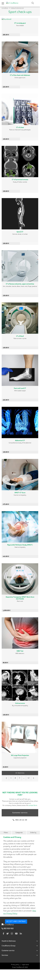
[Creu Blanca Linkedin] (21, 934)
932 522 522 (8, 928)
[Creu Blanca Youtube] (16, 934)
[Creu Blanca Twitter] (7, 934)
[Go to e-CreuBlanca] (12, 3)
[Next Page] (33, 778)
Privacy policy (15, 964)
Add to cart (29, 34)
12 (29, 778)
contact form (32, 805)
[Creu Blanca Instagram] (12, 934)
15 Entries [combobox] (24, 773)
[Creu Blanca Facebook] (3, 934)
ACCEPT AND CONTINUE (16, 921)
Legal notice (25, 964)
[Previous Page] (6, 778)
